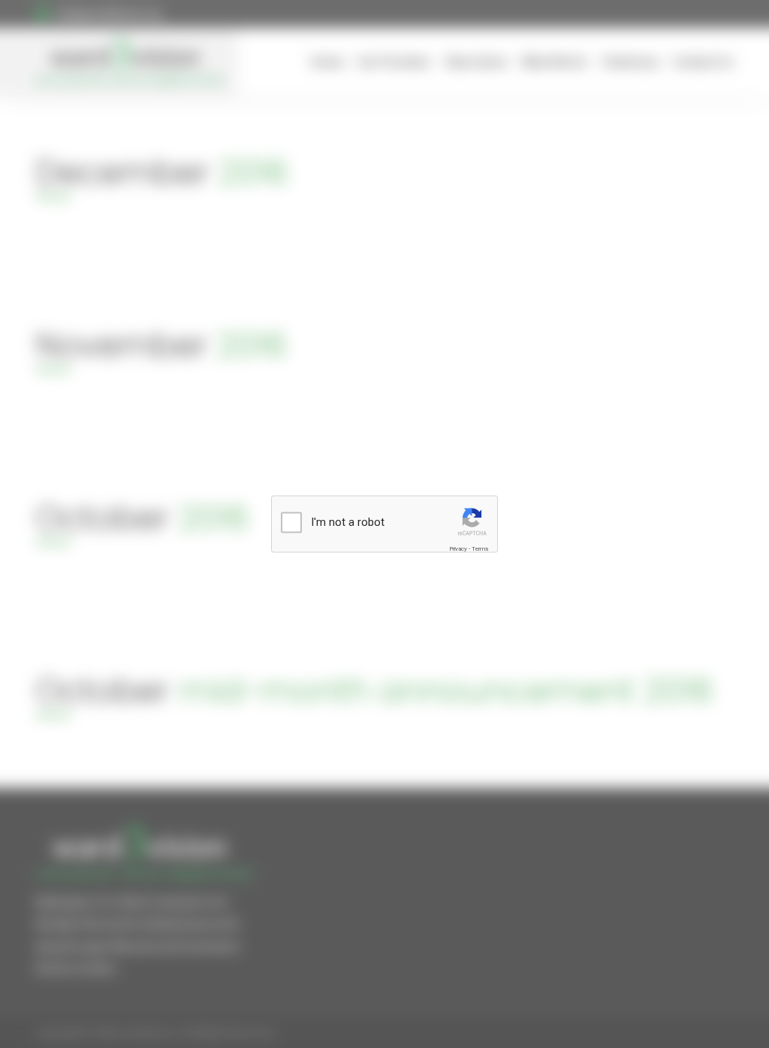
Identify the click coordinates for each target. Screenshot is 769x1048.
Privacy (458, 548)
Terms (480, 548)
